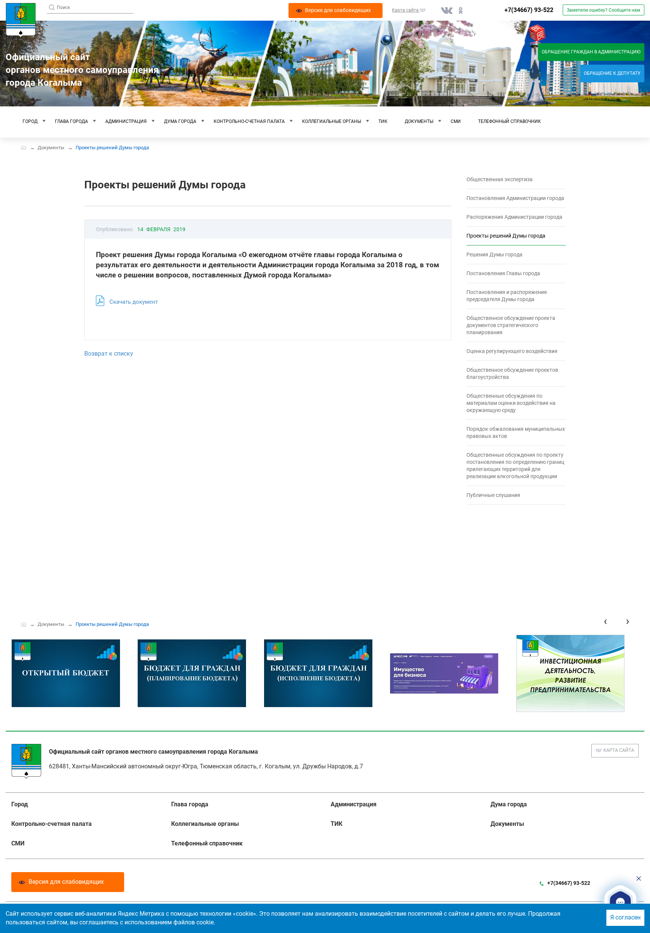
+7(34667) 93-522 (528, 10)
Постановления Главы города (503, 273)
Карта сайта (618, 750)
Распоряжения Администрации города (514, 217)
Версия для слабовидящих (66, 881)
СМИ (456, 121)
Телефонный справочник (509, 121)
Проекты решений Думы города (505, 236)
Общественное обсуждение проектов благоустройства (512, 373)
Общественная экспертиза (499, 179)
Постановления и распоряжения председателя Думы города (506, 295)
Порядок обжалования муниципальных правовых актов (515, 432)
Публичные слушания (493, 495)
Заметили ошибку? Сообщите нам (603, 10)
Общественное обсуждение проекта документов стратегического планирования (510, 325)
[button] (620, 902)
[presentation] (605, 621)
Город (30, 121)
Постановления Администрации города (515, 198)
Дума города (180, 121)
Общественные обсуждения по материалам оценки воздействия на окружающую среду (511, 403)
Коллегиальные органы (331, 121)
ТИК (382, 121)
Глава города (71, 121)
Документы (419, 121)
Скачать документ (133, 301)
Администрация (126, 121)
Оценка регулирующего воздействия (511, 351)
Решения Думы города (494, 254)
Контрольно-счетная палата (249, 121)
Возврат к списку (108, 353)
